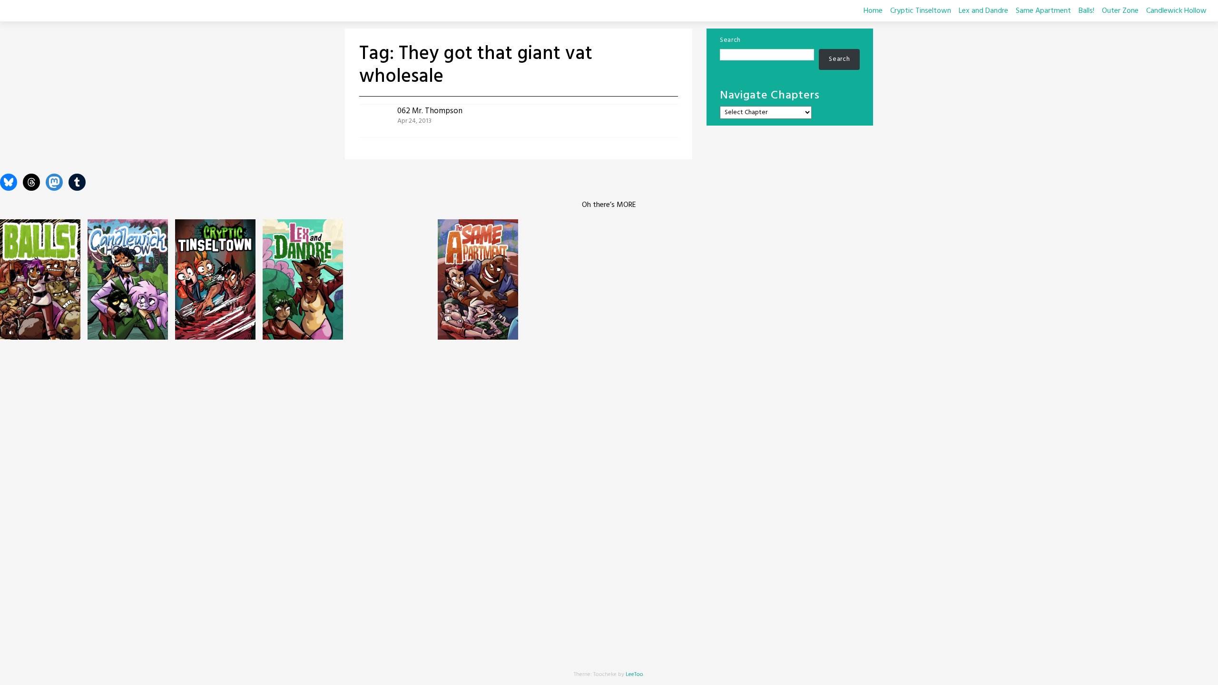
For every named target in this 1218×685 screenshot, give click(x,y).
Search (730, 40)
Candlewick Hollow (1176, 11)
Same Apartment (1043, 11)
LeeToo (634, 674)
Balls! (1086, 11)
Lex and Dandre (983, 11)
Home (873, 11)
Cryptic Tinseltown (920, 11)
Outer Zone (1120, 11)
